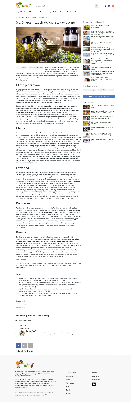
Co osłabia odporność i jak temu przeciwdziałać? (100, 26)
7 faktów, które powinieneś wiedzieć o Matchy (102, 106)
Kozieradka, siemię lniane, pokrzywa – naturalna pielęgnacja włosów (102, 117)
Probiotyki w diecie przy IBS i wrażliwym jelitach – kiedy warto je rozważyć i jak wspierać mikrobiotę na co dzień (102, 61)
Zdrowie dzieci (102, 90)
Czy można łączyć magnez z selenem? (102, 37)
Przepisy (77, 12)
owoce (86, 90)
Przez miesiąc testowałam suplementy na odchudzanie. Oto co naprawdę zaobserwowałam (102, 73)
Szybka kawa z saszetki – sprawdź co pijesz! (102, 128)
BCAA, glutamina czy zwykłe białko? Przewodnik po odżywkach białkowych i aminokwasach (103, 32)
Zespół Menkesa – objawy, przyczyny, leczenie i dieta (102, 140)
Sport (61, 12)
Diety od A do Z (20, 12)
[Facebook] (109, 6)
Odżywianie (32, 12)
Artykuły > (20, 351)
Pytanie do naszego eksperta (100, 96)
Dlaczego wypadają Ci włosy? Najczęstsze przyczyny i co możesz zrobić (101, 79)
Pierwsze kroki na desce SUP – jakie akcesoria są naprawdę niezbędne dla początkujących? (102, 49)
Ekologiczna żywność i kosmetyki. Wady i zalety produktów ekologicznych (103, 112)
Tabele (69, 12)
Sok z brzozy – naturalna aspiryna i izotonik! (101, 123)
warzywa (92, 90)
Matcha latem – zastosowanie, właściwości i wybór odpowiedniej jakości (101, 67)
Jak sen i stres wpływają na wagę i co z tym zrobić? (102, 43)
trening (111, 90)
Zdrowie (42, 12)
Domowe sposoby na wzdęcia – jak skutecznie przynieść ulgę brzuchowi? (102, 54)
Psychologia (52, 12)
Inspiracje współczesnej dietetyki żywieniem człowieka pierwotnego (101, 134)
